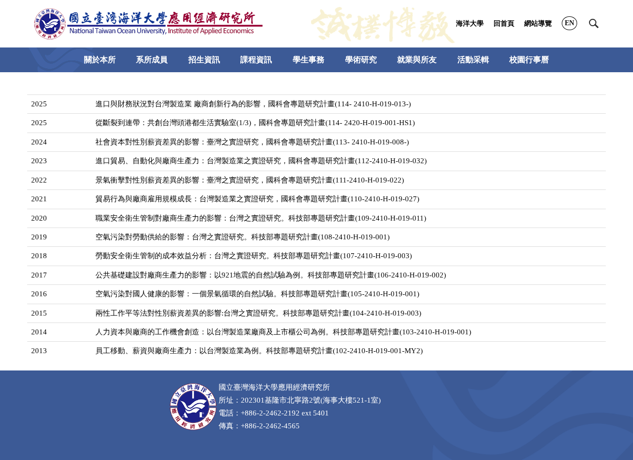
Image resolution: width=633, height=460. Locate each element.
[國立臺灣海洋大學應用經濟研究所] (148, 23)
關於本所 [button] (100, 59)
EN (569, 23)
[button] (594, 23)
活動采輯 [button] (473, 59)
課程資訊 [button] (256, 59)
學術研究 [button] (361, 59)
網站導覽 (538, 23)
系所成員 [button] (152, 59)
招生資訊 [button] (204, 59)
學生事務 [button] (308, 59)
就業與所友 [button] (417, 59)
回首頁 (504, 23)
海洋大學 (470, 23)
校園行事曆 (529, 59)
